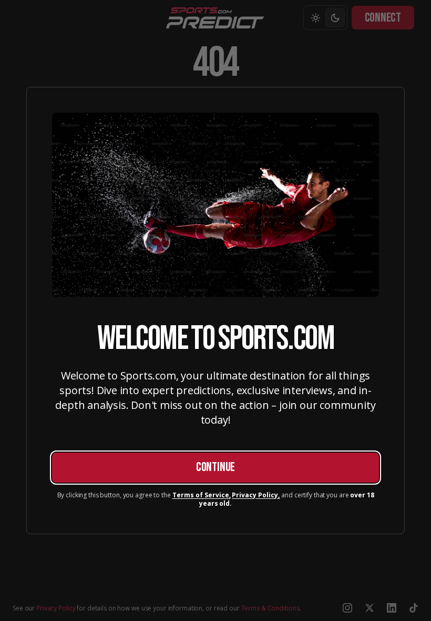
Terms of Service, (201, 495)
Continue (215, 467)
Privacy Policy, (256, 495)
